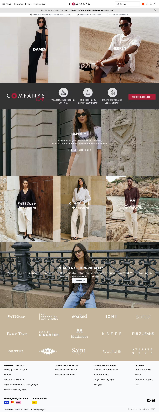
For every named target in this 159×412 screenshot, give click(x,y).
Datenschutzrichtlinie (13, 409)
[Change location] (143, 4)
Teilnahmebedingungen (15, 389)
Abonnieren (79, 280)
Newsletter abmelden (65, 374)
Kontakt (8, 374)
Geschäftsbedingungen (34, 409)
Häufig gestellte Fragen (15, 369)
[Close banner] (155, 10)
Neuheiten (18, 4)
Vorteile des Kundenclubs (106, 369)
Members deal (39, 4)
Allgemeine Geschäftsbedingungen (21, 384)
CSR (137, 384)
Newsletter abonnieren (66, 369)
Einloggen (98, 384)
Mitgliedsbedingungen (104, 379)
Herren (28, 4)
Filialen (138, 374)
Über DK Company (144, 379)
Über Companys (143, 369)
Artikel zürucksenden (14, 379)
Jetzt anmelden (101, 374)
